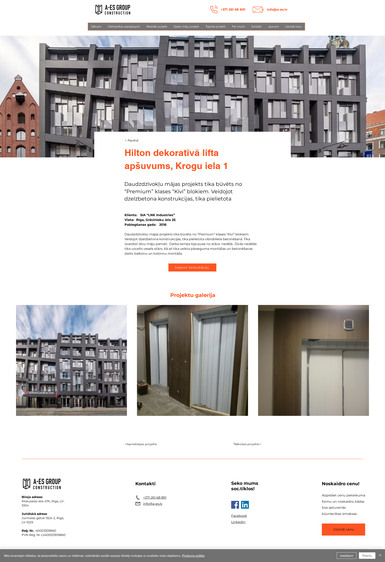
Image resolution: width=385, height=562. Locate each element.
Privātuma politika (193, 556)
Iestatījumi (346, 556)
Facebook (239, 516)
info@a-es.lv (277, 9)
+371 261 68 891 (233, 9)
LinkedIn (238, 522)
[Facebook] (235, 505)
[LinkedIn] (245, 505)
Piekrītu (367, 556)
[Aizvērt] (380, 555)
